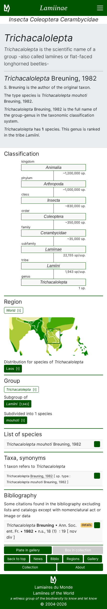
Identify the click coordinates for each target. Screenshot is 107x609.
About (80, 567)
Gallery (93, 559)
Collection (30, 567)
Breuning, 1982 (41, 476)
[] (17, 404)
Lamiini (53, 266)
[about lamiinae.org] (10, 7)
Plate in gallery (28, 550)
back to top (16, 559)
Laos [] (13, 369)
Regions (73, 559)
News (38, 559)
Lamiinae (53, 249)
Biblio (55, 559)
